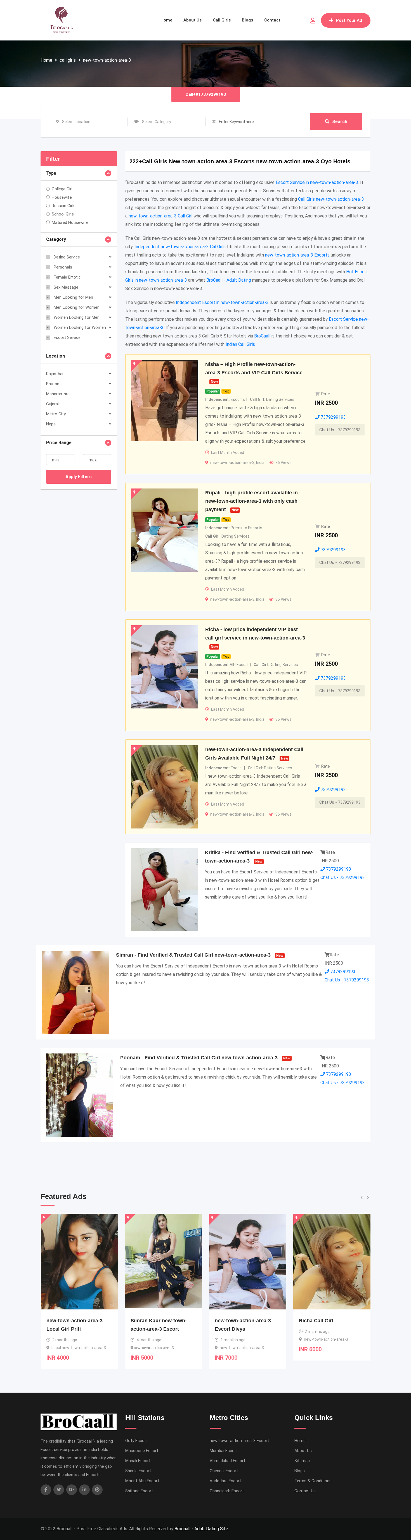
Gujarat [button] (53, 403)
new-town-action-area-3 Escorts (297, 255)
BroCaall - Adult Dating (228, 280)
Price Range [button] (59, 442)
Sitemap (302, 1460)
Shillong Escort (139, 1490)
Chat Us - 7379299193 (339, 429)
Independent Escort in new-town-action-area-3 (222, 302)
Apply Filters (78, 476)
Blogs (247, 20)
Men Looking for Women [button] (77, 307)
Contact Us (305, 1490)
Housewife (62, 197)
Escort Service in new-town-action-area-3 (317, 182)
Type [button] (51, 173)
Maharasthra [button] (58, 393)
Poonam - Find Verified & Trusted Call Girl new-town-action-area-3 (199, 1057)
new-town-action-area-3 (107, 60)
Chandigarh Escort (227, 1490)
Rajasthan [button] (55, 373)
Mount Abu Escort (142, 1480)
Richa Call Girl (232, 1320)
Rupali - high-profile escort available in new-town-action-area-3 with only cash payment (251, 501)
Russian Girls (63, 205)
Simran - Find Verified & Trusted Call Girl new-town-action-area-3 (193, 955)
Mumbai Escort (224, 1450)
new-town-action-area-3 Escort (239, 1440)
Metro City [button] (56, 413)
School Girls (63, 214)
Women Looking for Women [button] (80, 327)
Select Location (76, 121)
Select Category (156, 121)
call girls (68, 60)
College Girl (62, 188)
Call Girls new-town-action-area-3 (331, 199)
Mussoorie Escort (141, 1450)
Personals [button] (63, 267)
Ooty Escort (136, 1440)
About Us (192, 20)
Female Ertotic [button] (67, 277)
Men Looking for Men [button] (73, 297)
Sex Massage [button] (66, 287)
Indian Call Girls (240, 344)
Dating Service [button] (67, 257)
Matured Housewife (70, 222)
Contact (272, 20)
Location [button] (55, 356)
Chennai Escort (224, 1470)
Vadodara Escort (225, 1480)
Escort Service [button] (67, 337)
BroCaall (262, 336)
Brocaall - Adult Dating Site (201, 1528)
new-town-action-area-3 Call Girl (160, 216)
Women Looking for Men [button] (77, 317)
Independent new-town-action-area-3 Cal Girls (180, 246)
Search (339, 121)
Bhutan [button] (52, 383)
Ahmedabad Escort (227, 1460)
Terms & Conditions (313, 1480)
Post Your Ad (349, 20)
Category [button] (56, 239)
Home (166, 20)
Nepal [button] (51, 424)
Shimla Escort (138, 1470)
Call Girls (222, 20)
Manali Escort (137, 1460)
